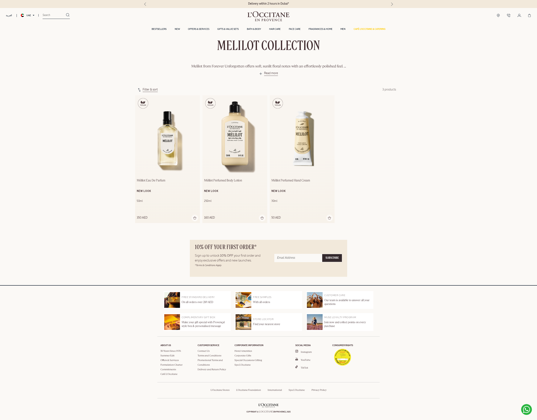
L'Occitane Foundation (248, 390)
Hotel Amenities (243, 351)
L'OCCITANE (266, 412)
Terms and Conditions (209, 355)
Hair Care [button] (275, 29)
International (275, 390)
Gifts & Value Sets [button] (228, 29)
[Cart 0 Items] (529, 15)
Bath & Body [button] (254, 29)
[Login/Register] (519, 15)
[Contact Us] (508, 15)
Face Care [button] (295, 29)
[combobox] (54, 15)
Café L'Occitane (168, 374)
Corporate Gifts (243, 355)
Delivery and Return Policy (212, 369)
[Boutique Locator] (498, 15)
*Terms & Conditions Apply (208, 265)
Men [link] (342, 29)
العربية (9, 15)
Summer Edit (167, 355)
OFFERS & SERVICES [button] (198, 29)
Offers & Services (169, 360)
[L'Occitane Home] (268, 16)
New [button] (177, 29)
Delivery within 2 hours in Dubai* (268, 3)
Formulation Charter (171, 365)
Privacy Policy (319, 390)
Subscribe (332, 258)
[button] (369, 29)
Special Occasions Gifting (248, 360)
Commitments (168, 369)
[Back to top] (490, 408)
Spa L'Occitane (243, 365)
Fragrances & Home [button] (320, 29)
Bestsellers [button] (159, 29)
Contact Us (204, 351)
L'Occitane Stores (220, 390)
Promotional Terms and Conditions (210, 362)
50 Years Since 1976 (170, 351)
